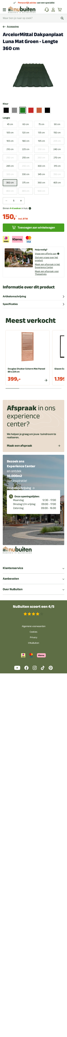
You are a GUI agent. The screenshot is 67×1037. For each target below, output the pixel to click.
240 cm (57, 149)
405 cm (57, 182)
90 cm (57, 124)
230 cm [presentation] (41, 149)
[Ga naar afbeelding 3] (31, 95)
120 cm (25, 132)
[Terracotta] (39, 110)
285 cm (10, 166)
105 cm (10, 132)
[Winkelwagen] (60, 9)
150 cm (57, 132)
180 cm (25, 141)
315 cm (57, 166)
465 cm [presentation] (25, 191)
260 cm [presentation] (41, 157)
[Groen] (22, 110)
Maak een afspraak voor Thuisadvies (47, 273)
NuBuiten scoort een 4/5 (33, 606)
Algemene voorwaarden (33, 626)
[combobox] (33, 18)
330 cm (25, 174)
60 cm (26, 124)
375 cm (25, 182)
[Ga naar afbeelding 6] (39, 95)
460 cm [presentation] (10, 191)
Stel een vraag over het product (46, 259)
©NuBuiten (33, 643)
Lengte (6, 118)
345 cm (41, 174)
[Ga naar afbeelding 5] (37, 95)
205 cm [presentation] (57, 141)
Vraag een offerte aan (46, 253)
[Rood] (30, 110)
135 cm (41, 132)
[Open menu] (4, 10)
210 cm (10, 149)
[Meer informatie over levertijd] (30, 208)
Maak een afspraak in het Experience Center (47, 266)
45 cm (10, 124)
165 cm (10, 141)
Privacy (33, 637)
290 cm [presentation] (25, 166)
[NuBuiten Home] (21, 9)
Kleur (5, 103)
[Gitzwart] (6, 110)
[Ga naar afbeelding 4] (34, 95)
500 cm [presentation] (41, 191)
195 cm (41, 141)
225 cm (25, 149)
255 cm (25, 157)
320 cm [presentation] (10, 174)
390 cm (41, 182)
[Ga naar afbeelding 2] (29, 95)
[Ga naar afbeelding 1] (26, 95)
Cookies (33, 631)
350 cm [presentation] (57, 174)
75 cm (41, 124)
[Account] (53, 10)
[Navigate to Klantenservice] (47, 10)
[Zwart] (47, 110)
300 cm (41, 166)
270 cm (57, 157)
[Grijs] (14, 110)
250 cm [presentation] (10, 157)
